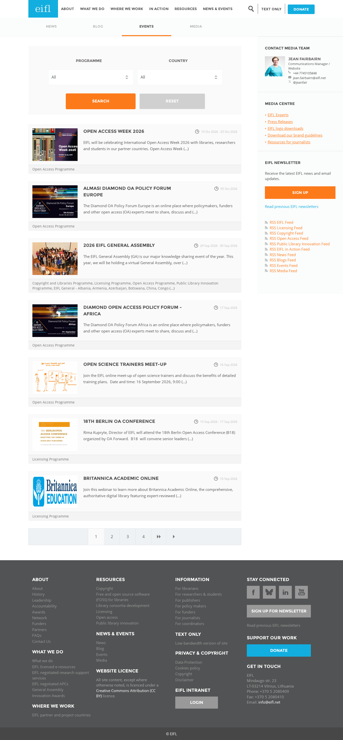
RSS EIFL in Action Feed (290, 249)
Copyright (104, 588)
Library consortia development (122, 605)
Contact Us (41, 641)
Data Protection (188, 662)
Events (101, 654)
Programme (89, 60)
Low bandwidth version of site (201, 643)
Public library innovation (117, 622)
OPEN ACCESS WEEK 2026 (113, 131)
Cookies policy (187, 667)
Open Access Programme (53, 169)
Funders (39, 623)
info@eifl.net (269, 702)
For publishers (187, 600)
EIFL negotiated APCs (50, 683)
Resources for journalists (289, 141)
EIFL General (64, 288)
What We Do (92, 9)
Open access (107, 617)
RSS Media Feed (283, 270)
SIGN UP (300, 192)
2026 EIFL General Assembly (119, 245)
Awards (38, 611)
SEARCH (100, 101)
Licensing (104, 611)
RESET (172, 101)
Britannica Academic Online (121, 478)
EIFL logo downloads (285, 128)
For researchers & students (198, 594)
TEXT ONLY (271, 9)
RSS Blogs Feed (283, 259)
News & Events (218, 9)
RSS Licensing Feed (286, 227)
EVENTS (146, 26)
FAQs (36, 635)
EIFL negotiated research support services (60, 675)
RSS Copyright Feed (286, 233)
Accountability (44, 605)
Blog (100, 648)
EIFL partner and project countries (61, 714)
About (67, 9)
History (38, 594)
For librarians (186, 588)
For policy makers (190, 605)
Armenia (99, 288)
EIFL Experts (278, 114)
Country (178, 60)
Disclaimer (184, 679)
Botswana (136, 288)
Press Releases (280, 121)
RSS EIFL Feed (281, 222)
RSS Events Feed (284, 265)
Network (39, 617)
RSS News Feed (283, 254)
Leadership (41, 600)
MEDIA (196, 26)
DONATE (301, 9)
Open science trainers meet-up (124, 364)
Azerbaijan (117, 288)
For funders (185, 611)
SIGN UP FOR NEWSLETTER (279, 611)
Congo (163, 288)
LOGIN (196, 702)
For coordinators (189, 623)
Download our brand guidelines (295, 135)
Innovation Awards (48, 695)
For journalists (187, 617)
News (101, 642)
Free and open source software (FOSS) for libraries (123, 597)
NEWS (51, 26)
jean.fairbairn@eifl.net (309, 78)
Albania (84, 288)
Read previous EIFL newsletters (291, 206)
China (151, 288)
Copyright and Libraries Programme (62, 283)
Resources (186, 9)
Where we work (126, 9)
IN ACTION (158, 9)
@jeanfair (300, 82)
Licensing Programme (112, 283)
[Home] (43, 9)
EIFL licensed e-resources (53, 666)
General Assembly (48, 689)
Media (101, 660)
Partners (39, 629)
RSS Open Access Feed (289, 238)
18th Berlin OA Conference (119, 421)
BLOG (98, 26)
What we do (42, 660)
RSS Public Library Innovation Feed (300, 243)
